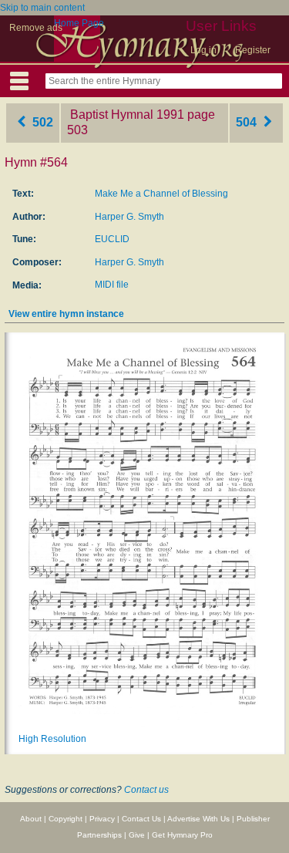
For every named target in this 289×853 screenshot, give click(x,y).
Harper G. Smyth (129, 216)
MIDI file (112, 284)
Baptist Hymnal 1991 (127, 114)
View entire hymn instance (66, 313)
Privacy (102, 818)
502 (41, 122)
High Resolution (52, 738)
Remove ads (35, 27)
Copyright (65, 818)
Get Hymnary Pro (182, 835)
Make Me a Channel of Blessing (161, 193)
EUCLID (112, 239)
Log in (203, 50)
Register (253, 50)
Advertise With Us (198, 818)
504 (248, 122)
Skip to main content (42, 7)
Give (137, 835)
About (31, 818)
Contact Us (141, 818)
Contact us (146, 789)
